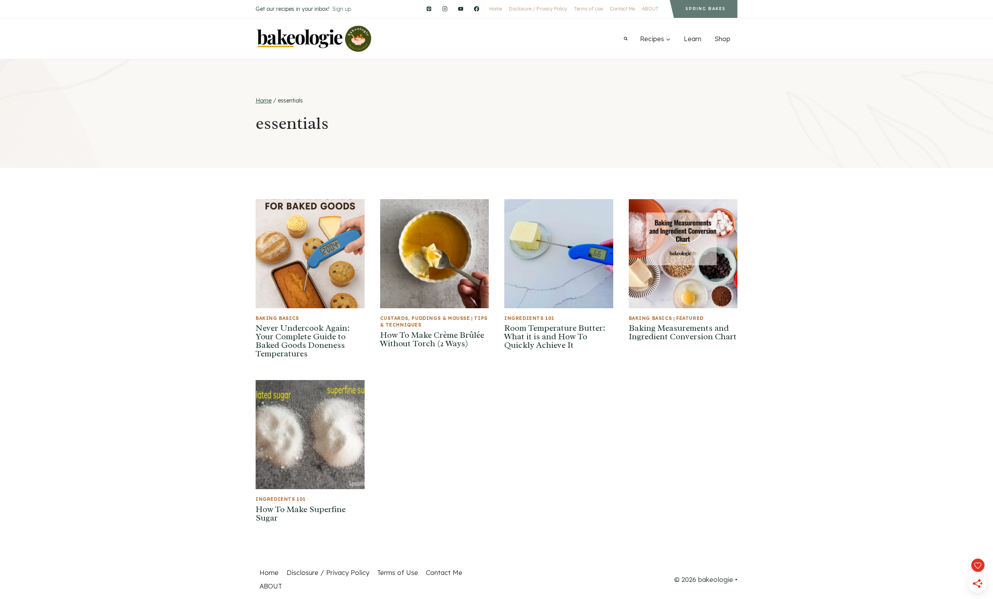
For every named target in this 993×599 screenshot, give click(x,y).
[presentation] (310, 253)
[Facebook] (476, 8)
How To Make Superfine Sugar (301, 513)
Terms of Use (588, 9)
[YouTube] (460, 8)
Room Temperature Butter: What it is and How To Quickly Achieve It (554, 337)
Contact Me (622, 9)
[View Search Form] (626, 39)
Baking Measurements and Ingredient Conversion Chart (683, 332)
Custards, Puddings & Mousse (425, 318)
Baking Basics (277, 318)
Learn (692, 39)
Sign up (341, 8)
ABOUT (650, 9)
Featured (690, 318)
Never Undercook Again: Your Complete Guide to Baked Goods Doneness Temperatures (303, 341)
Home (495, 9)
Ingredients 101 (529, 318)
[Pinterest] (429, 8)
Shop (722, 39)
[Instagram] (444, 8)
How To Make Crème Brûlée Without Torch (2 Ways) (432, 339)
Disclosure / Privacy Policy (538, 9)
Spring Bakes (705, 8)
